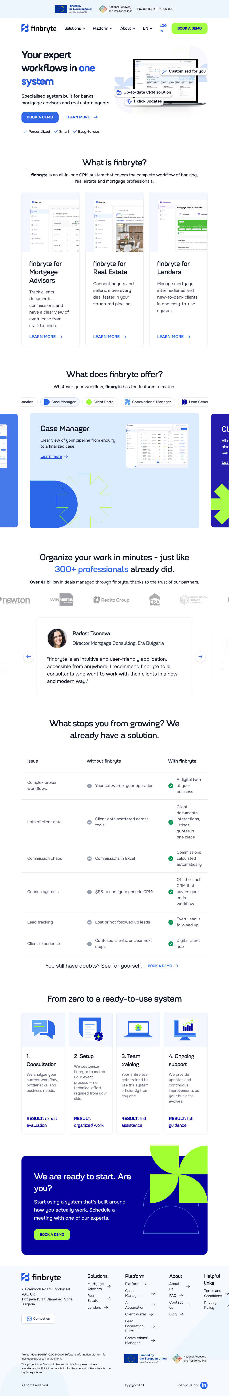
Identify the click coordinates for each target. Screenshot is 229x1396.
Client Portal (103, 402)
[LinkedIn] (204, 1385)
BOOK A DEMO (40, 117)
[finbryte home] (38, 28)
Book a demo (189, 28)
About (125, 28)
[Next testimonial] (200, 656)
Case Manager (63, 402)
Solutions (72, 28)
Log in (163, 28)
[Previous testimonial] (28, 656)
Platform (100, 28)
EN (145, 28)
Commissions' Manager (151, 402)
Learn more (78, 117)
